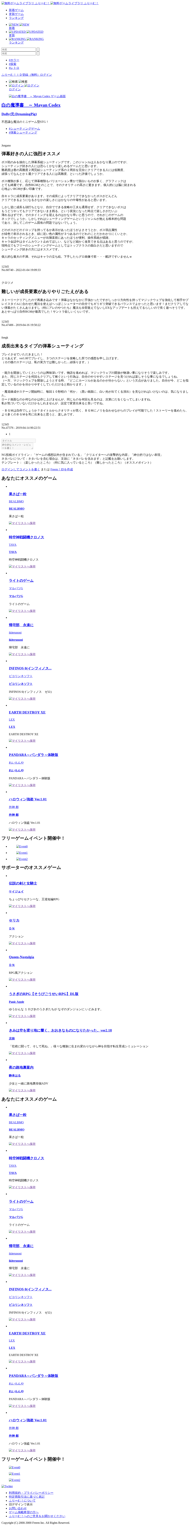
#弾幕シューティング (23, 132)
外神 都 (14, 807)
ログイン (46, 74)
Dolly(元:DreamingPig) (19, 114)
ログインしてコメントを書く (20, 469)
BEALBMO (16, 501)
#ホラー (14, 60)
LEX (12, 719)
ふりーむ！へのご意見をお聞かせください (37, 1516)
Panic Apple (16, 1001)
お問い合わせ (18, 1508)
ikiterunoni (15, 632)
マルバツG (16, 588)
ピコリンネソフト (21, 676)
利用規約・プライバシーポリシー (31, 1492)
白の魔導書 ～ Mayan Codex (30, 105)
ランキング (16, 17)
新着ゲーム (16, 10)
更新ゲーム (16, 14)
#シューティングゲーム (24, 128)
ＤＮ (12, 928)
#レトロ (14, 67)
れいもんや (16, 762)
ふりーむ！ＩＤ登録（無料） (20, 74)
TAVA (13, 544)
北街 (12, 1038)
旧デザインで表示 (21, 1504)
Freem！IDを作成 (61, 469)
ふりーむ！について (22, 1500)
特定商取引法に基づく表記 (27, 1496)
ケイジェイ (16, 891)
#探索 (12, 64)
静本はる (15, 1075)
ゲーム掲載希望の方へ (24, 1512)
